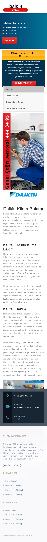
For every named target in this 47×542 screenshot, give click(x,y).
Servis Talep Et (23, 83)
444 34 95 (9, 41)
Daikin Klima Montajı (15, 108)
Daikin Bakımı (12, 95)
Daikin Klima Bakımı (15, 102)
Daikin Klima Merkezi (14, 490)
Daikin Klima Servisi (13, 514)
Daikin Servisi (11, 481)
